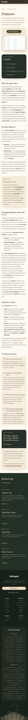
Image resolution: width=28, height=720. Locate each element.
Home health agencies (10, 680)
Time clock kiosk (19, 656)
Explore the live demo (13, 592)
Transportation (18, 698)
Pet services (11, 691)
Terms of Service (11, 706)
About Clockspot (7, 444)
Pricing (7, 609)
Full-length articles (21, 605)
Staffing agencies (10, 698)
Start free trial (13, 588)
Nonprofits (22, 689)
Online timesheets (19, 647)
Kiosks (16, 200)
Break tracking (8, 636)
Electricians (14, 676)
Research (21, 611)
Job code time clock (10, 643)
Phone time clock (9, 652)
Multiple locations (9, 647)
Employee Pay (6, 198)
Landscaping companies (11, 687)
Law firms (20, 687)
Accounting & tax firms (11, 667)
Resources (7, 611)
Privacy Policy (17, 706)
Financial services (8, 678)
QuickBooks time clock (9, 654)
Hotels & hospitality (12, 682)
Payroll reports (18, 649)
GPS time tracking (20, 641)
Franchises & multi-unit (18, 678)
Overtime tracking (10, 649)
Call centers (11, 671)
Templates (21, 609)
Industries (7, 605)
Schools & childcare (9, 695)
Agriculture (19, 667)
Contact (7, 620)
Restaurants (18, 693)
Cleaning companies (9, 674)
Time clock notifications (9, 658)
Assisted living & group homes (11, 669)
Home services (20, 680)
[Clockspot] (4, 2)
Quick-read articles (21, 603)
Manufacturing (6, 689)
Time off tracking (10, 660)
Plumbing (17, 691)
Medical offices (15, 689)
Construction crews (19, 674)
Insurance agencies (14, 685)
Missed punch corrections (9, 645)
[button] (14, 39)
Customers (7, 607)
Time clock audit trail (9, 656)
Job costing (19, 643)
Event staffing (21, 676)
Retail (23, 693)
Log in (21, 620)
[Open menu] (26, 1)
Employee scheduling (10, 638)
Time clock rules (20, 658)
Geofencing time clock (9, 641)
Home (7, 600)
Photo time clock (18, 652)
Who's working (18, 660)
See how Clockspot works (14, 466)
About (7, 618)
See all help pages (6, 482)
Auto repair (21, 669)
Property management (8, 693)
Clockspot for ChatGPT (18, 636)
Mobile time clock (21, 645)
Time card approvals (19, 654)
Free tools (21, 607)
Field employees (19, 638)
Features (7, 603)
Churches (17, 671)
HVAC (19, 682)
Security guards (19, 695)
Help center (21, 600)
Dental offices (7, 676)
